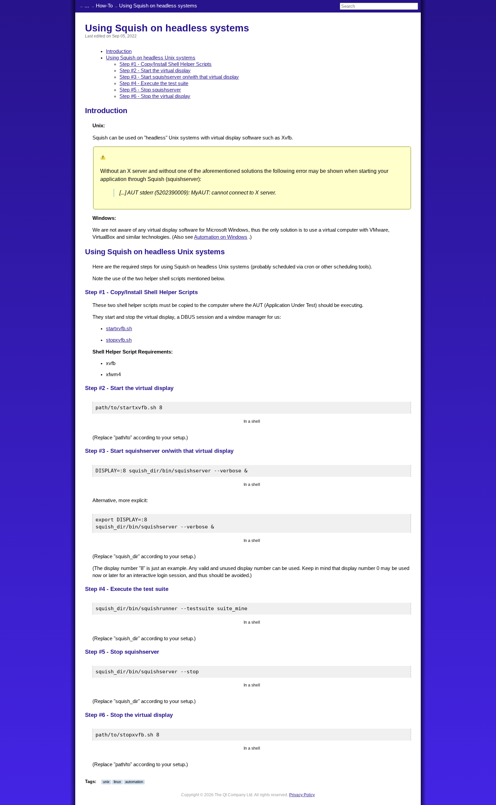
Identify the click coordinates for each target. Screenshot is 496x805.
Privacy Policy (302, 795)
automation (134, 782)
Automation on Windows (220, 237)
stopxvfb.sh (119, 340)
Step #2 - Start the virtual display (155, 70)
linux (117, 782)
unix (106, 782)
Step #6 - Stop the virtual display (154, 96)
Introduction (119, 51)
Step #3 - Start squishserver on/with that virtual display (179, 77)
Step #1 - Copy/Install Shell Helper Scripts (165, 64)
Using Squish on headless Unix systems (150, 57)
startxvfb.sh (119, 328)
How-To (104, 5)
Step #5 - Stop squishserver (150, 90)
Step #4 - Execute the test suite (153, 83)
